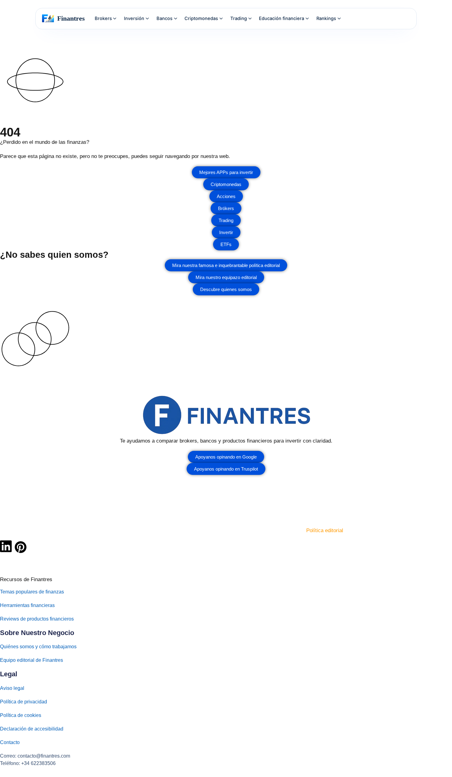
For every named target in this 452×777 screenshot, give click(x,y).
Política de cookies (20, 715)
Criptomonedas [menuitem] (201, 18)
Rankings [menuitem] (326, 18)
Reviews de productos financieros (37, 618)
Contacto (10, 742)
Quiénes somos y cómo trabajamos (38, 646)
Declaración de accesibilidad (31, 728)
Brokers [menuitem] (103, 18)
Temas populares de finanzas (32, 591)
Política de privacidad (23, 701)
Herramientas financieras (27, 605)
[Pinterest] (20, 547)
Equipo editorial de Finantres (31, 660)
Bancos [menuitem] (164, 18)
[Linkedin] (6, 546)
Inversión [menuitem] (134, 18)
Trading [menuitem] (238, 18)
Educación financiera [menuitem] (281, 18)
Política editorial (324, 530)
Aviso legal (12, 688)
